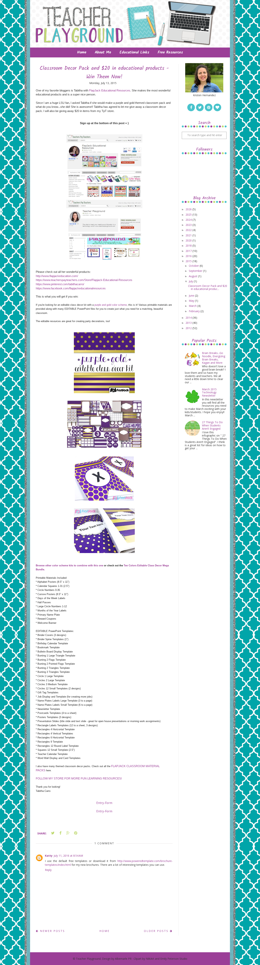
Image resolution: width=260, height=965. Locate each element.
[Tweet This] (52, 833)
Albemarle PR (123, 958)
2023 (189, 225)
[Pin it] (75, 833)
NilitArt (150, 958)
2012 (189, 328)
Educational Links (134, 52)
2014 (189, 317)
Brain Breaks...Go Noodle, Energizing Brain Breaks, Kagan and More (213, 357)
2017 (189, 251)
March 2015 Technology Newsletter (209, 392)
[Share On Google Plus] (68, 833)
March (193, 306)
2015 (189, 261)
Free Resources (170, 52)
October (194, 265)
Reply (48, 870)
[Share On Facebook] (60, 833)
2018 (189, 245)
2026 (189, 209)
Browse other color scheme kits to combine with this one (69, 565)
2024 (189, 219)
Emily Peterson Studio (173, 958)
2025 (189, 214)
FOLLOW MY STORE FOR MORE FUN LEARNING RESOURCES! (79, 778)
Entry (100, 803)
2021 (189, 235)
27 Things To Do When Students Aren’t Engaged (212, 425)
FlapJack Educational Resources (109, 90)
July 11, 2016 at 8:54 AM (68, 855)
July (191, 281)
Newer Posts (52, 931)
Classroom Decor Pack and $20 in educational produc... (207, 287)
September (196, 271)
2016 (189, 256)
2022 (189, 230)
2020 (189, 240)
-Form (108, 803)
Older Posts (157, 931)
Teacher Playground (88, 958)
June (192, 295)
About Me (103, 52)
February (194, 311)
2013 (189, 323)
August (193, 276)
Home (81, 52)
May (192, 300)
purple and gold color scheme (110, 304)
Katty (49, 855)
